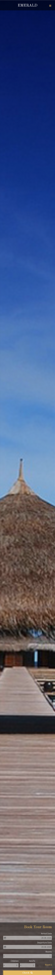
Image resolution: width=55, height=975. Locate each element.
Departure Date (44, 942)
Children (15, 961)
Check (26, 973)
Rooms (49, 951)
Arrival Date (46, 933)
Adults (32, 961)
